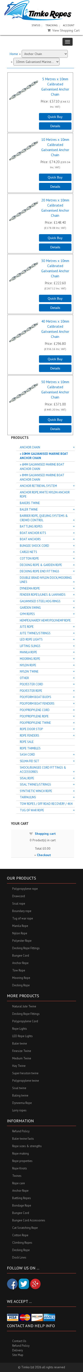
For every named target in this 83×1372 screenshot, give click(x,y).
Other (24, 678)
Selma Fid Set (29, 761)
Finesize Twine (21, 1051)
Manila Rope (28, 652)
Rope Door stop (31, 729)
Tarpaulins (28, 797)
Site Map (17, 1355)
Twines (16, 1176)
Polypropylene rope (25, 889)
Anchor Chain (30, 447)
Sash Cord (27, 755)
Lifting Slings (30, 646)
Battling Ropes (31, 526)
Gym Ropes (27, 614)
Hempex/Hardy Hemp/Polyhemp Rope (45, 620)
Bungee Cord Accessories (28, 1220)
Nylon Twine (29, 671)
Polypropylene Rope (34, 716)
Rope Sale (27, 742)
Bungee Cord (20, 956)
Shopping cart (45, 834)
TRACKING (51, 25)
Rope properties (22, 1161)
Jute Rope (27, 627)
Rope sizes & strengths (27, 1146)
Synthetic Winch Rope (36, 791)
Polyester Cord (31, 684)
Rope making (20, 1153)
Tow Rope (18, 970)
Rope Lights (19, 1029)
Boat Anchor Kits (33, 533)
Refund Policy (21, 1131)
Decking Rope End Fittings (39, 571)
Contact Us (19, 1341)
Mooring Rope (30, 659)
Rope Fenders (29, 736)
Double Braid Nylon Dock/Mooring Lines (46, 580)
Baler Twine (29, 509)
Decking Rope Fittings (26, 948)
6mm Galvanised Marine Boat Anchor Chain (42, 467)
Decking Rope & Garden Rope (41, 565)
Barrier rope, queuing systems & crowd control (44, 518)
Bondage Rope (21, 1205)
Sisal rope (18, 904)
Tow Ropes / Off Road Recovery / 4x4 (46, 804)
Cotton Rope (29, 558)
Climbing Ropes (22, 1243)
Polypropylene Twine (35, 723)
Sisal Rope (27, 778)
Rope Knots (19, 1168)
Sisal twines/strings (35, 784)
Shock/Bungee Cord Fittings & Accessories (43, 770)
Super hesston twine (25, 1073)
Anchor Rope (20, 963)
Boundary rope (21, 911)
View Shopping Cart (66, 30)
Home (14, 54)
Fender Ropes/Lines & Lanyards (42, 595)
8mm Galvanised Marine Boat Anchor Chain (42, 477)
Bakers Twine (30, 503)
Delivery (17, 1350)
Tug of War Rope (32, 810)
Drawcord (18, 896)
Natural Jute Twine (24, 1006)
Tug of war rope (22, 918)
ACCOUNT (68, 25)
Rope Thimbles (30, 748)
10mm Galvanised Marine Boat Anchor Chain (44, 456)
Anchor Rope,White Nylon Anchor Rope (45, 494)
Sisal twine (19, 1088)
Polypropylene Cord (35, 710)
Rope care (18, 1183)
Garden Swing (30, 608)
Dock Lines (19, 1257)
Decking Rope (21, 985)
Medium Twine (21, 1058)
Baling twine (20, 1095)
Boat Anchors (30, 539)
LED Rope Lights (31, 639)
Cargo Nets (28, 552)
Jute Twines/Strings (35, 633)
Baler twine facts (23, 1139)
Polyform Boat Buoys (35, 697)
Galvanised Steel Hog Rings (40, 601)
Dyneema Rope (30, 588)
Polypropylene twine (25, 1081)
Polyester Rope (31, 691)
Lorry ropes (19, 1110)
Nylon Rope (28, 665)
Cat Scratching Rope (25, 1228)
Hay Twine (19, 1066)
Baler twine (19, 1043)
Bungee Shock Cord (34, 546)
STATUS (36, 25)
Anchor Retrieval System (38, 486)
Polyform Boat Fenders (37, 703)
